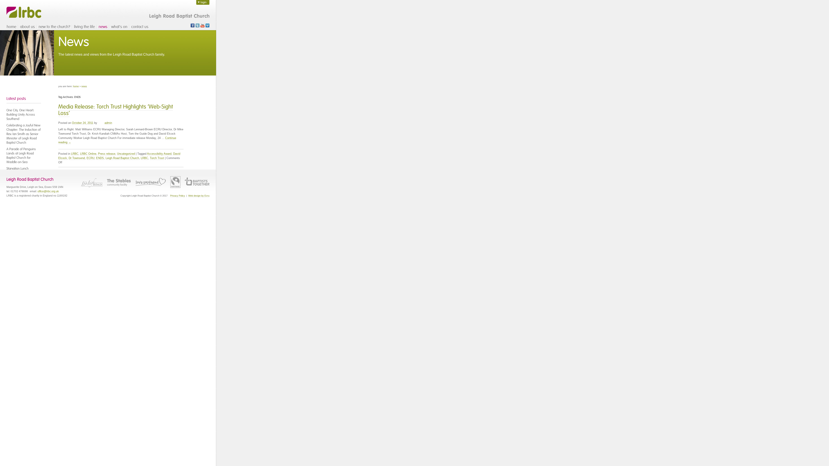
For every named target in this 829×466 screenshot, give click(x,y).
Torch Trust (157, 158)
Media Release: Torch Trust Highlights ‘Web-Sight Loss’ (115, 110)
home (11, 26)
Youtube (202, 26)
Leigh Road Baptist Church (122, 158)
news (103, 26)
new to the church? (54, 26)
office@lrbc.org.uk (48, 191)
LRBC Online (88, 153)
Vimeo (207, 26)
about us (27, 26)
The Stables (119, 182)
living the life (84, 26)
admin (108, 122)
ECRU (90, 158)
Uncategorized (126, 153)
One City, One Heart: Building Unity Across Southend (20, 114)
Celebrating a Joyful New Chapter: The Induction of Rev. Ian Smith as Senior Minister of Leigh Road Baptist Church (23, 134)
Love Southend (150, 182)
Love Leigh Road (91, 182)
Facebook (193, 26)
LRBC (23, 12)
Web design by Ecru (198, 195)
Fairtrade (175, 182)
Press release (106, 153)
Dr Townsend (77, 158)
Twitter (197, 26)
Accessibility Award (159, 153)
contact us (139, 26)
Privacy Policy (177, 195)
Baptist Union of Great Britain (197, 182)
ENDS (100, 158)
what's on (119, 26)
